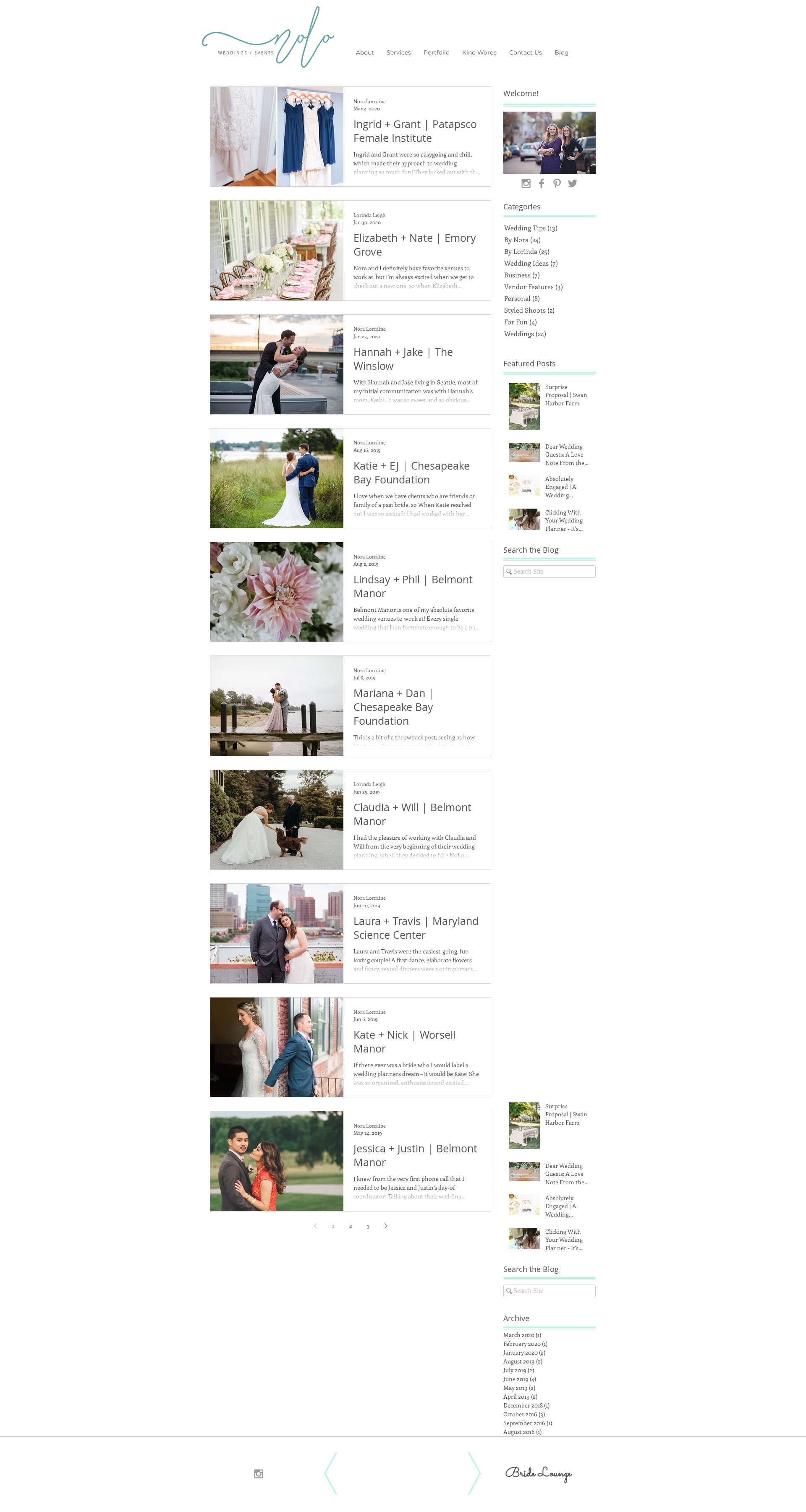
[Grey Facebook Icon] (541, 183)
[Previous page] (315, 1225)
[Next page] (385, 1225)
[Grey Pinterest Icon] (557, 183)
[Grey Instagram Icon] (526, 183)
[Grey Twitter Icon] (572, 183)
